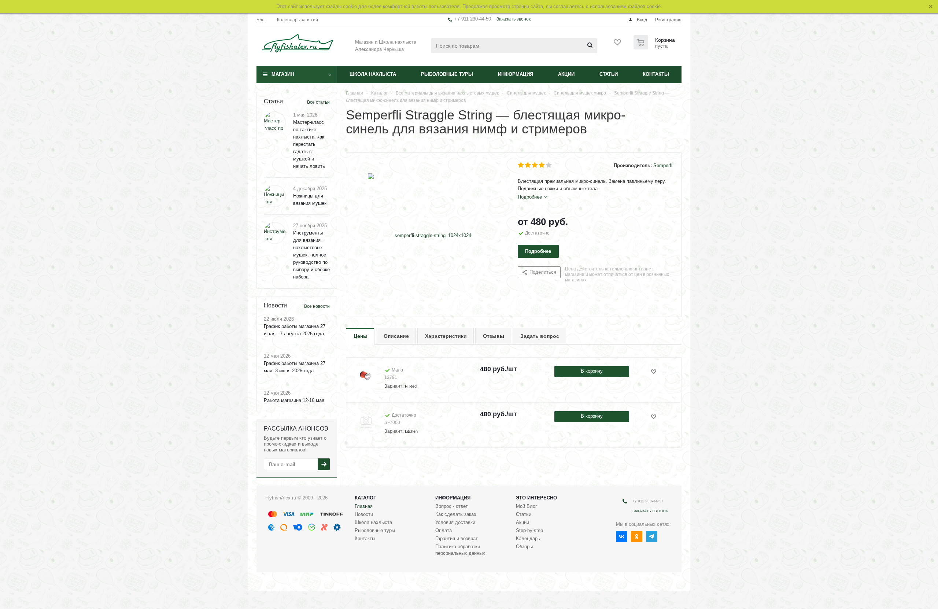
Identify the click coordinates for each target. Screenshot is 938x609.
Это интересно (536, 498)
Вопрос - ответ (451, 506)
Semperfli (663, 165)
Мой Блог (526, 506)
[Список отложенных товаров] (617, 44)
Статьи (608, 74)
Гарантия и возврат (456, 538)
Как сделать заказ (455, 514)
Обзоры (524, 546)
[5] (549, 165)
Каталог (365, 498)
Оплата (443, 530)
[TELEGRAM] (651, 536)
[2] (528, 165)
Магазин (283, 74)
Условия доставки (455, 522)
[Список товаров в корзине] (655, 47)
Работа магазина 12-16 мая (294, 400)
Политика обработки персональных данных (460, 550)
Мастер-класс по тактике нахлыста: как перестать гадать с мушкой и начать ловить (309, 144)
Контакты (656, 74)
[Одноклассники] (636, 536)
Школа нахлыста (373, 74)
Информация (515, 74)
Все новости (317, 306)
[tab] (532, 197)
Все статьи (318, 102)
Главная (364, 506)
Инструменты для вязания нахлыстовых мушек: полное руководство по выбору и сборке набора (311, 255)
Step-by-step (529, 530)
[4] (542, 165)
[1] (521, 165)
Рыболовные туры (447, 74)
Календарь (528, 538)
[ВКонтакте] (621, 536)
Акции (566, 74)
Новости (364, 514)
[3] (535, 165)
